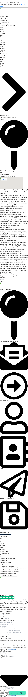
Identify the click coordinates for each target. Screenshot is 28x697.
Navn (1, 615)
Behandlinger (4, 16)
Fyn (1, 41)
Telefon (2, 619)
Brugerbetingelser (4, 690)
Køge (1, 59)
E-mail (2, 617)
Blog (1, 65)
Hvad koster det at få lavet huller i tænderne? (13, 568)
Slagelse (2, 61)
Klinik (1, 657)
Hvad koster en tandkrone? (8, 566)
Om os (2, 67)
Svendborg (3, 44)
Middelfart (3, 48)
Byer (1, 27)
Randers (2, 37)
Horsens (2, 39)
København (3, 54)
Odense (2, 42)
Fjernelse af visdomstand (7, 26)
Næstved (2, 57)
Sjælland (2, 52)
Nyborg (2, 46)
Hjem (1, 190)
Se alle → (2, 63)
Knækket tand (4, 20)
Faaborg (2, 50)
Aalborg (2, 33)
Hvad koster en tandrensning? (9, 570)
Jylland (2, 29)
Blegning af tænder (5, 562)
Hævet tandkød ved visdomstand (9, 572)
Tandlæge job (4, 536)
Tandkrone (3, 18)
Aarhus (2, 31)
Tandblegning (4, 24)
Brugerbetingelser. (5, 638)
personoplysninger (12, 649)
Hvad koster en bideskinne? (8, 573)
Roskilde (2, 55)
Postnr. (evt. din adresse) (7, 620)
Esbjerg (2, 35)
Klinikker (6, 190)
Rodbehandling (4, 22)
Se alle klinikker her (5, 534)
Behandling (3, 636)
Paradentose (4, 555)
